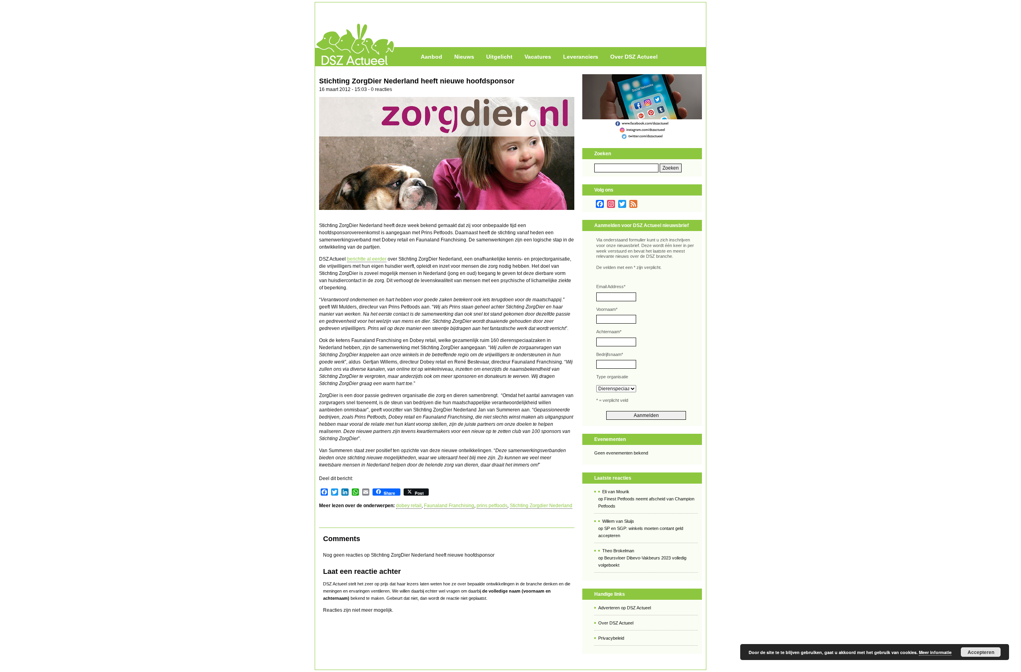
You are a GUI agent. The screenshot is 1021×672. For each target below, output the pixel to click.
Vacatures (537, 56)
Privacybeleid (611, 638)
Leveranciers (580, 56)
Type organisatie (612, 376)
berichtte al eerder (366, 259)
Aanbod (431, 56)
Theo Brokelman (618, 550)
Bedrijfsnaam (609, 354)
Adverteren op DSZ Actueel (624, 607)
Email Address (610, 286)
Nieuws (464, 56)
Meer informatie (935, 652)
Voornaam (606, 309)
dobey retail (409, 505)
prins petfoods (492, 505)
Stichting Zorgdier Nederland (541, 505)
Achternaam (608, 331)
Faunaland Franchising (449, 505)
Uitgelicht (499, 56)
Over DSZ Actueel (634, 56)
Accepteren (981, 652)
